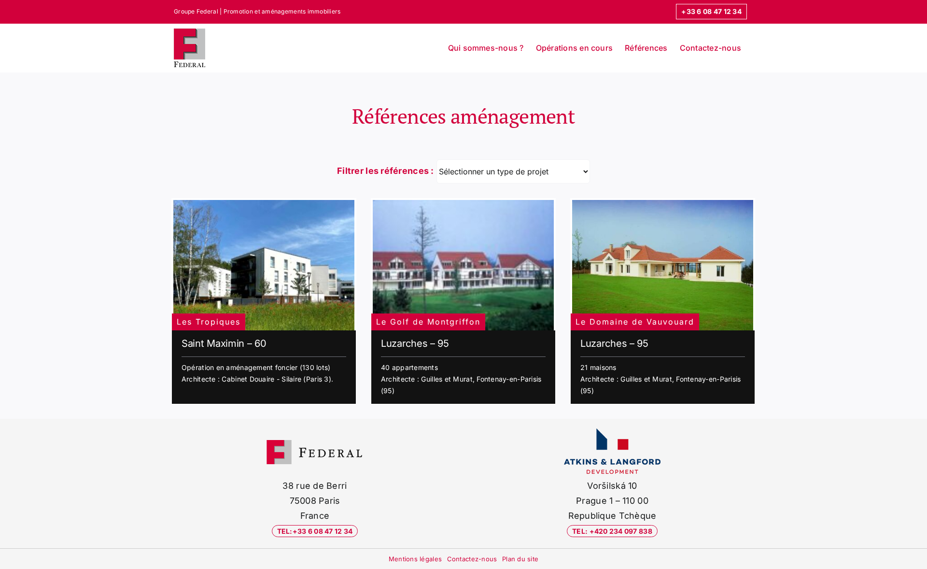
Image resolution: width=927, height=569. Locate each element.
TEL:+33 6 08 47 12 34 (315, 531)
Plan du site (520, 559)
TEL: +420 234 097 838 (612, 531)
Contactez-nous (472, 559)
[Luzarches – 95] (463, 265)
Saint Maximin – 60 (224, 343)
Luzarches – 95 (415, 343)
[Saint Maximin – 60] (263, 265)
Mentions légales (415, 559)
